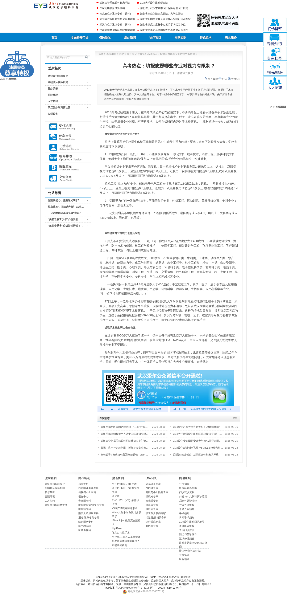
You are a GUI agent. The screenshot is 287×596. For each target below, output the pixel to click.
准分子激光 (138, 54)
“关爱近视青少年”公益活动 (63, 219)
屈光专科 (124, 54)
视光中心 (83, 496)
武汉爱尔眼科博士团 (59, 107)
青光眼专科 (84, 500)
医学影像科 (84, 530)
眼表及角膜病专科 (88, 513)
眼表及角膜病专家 (156, 513)
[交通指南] (68, 178)
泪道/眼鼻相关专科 (88, 517)
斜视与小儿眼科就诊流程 (193, 496)
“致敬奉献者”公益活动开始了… (65, 225)
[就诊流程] (68, 168)
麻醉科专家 (152, 525)
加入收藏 (213, 79)
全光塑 (116, 496)
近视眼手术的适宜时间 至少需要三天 (211, 409)
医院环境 (53, 94)
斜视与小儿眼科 (87, 492)
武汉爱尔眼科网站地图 (191, 521)
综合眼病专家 (153, 521)
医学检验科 (84, 525)
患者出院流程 (186, 525)
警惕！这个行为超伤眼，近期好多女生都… (125, 447)
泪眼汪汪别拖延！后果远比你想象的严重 (196, 454)
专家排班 (184, 555)
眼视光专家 (152, 496)
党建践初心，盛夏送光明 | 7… (65, 200)
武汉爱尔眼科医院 (134, 577)
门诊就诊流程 (186, 492)
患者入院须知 (186, 509)
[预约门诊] (68, 127)
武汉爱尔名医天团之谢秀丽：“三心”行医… (124, 426)
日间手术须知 (186, 517)
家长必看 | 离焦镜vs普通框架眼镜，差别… (124, 454)
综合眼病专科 (85, 521)
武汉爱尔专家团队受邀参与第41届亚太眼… (197, 440)
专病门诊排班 (186, 530)
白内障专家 (152, 488)
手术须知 (184, 513)
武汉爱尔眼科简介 (58, 75)
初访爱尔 (105, 37)
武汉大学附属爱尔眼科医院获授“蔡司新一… (197, 433)
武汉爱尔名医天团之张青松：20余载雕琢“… (197, 426)
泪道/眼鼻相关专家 (156, 517)
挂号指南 (184, 483)
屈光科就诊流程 (188, 500)
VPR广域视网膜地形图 (124, 508)
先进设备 (53, 113)
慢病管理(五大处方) (190, 550)
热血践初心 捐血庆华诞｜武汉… (66, 206)
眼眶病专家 (152, 509)
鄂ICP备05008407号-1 (129, 587)
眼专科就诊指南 (188, 488)
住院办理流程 (186, 504)
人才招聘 (53, 101)
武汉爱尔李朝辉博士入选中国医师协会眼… (125, 433)
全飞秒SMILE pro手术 (124, 483)
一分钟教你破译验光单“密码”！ (65, 213)
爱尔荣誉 (53, 88)
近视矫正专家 (153, 483)
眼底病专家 (152, 504)
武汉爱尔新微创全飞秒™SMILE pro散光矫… (198, 447)
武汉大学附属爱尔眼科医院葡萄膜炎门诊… (125, 440)
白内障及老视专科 (88, 488)
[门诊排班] (68, 147)
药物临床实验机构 (58, 82)
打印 (224, 79)
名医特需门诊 (79, 37)
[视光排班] (68, 157)
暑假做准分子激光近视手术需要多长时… (140, 409)
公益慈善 (54, 193)
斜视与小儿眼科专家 (157, 492)
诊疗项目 (155, 37)
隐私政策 (174, 577)
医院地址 (184, 559)
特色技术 (206, 37)
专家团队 (180, 37)
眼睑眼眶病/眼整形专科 (91, 504)
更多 (235, 418)
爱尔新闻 (130, 37)
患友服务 (231, 37)
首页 (54, 37)
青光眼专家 (152, 500)
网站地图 (186, 577)
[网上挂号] (68, 137)
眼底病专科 (84, 509)
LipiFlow (117, 528)
